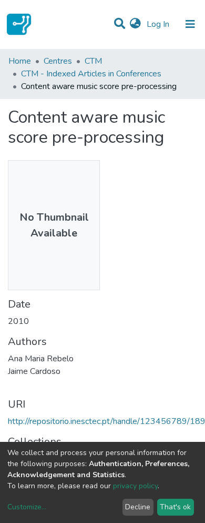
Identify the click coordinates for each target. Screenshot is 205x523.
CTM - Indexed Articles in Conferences (91, 74)
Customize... (26, 507)
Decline (137, 507)
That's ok (175, 507)
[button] (135, 24)
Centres (58, 61)
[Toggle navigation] (190, 24)
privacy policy (135, 486)
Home (19, 61)
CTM (93, 61)
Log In (159, 24)
